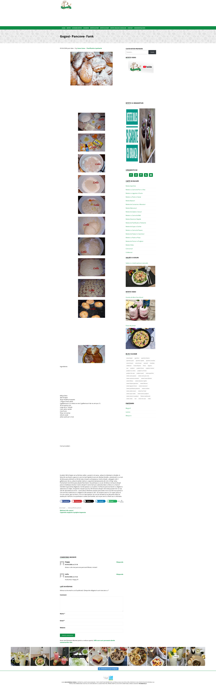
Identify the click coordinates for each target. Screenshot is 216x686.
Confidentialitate (139, 28)
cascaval (146, 363)
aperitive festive (145, 358)
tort (135, 398)
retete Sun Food (142, 391)
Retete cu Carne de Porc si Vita (135, 190)
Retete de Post (94, 28)
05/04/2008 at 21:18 (71, 564)
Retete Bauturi (130, 201)
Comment (63, 595)
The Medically (143, 683)
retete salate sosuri (131, 391)
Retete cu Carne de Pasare (134, 230)
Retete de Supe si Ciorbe (133, 226)
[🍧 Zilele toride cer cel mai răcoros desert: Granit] (176, 656)
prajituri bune (140, 368)
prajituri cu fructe (142, 370)
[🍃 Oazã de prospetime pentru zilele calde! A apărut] (20, 656)
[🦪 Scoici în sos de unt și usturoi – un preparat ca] (195, 656)
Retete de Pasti (104, 28)
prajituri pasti (140, 373)
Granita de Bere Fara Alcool (134, 297)
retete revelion (145, 388)
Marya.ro (128, 416)
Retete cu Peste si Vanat (133, 197)
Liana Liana (81, 48)
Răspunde (119, 562)
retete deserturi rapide (141, 381)
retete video (129, 398)
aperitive (137, 358)
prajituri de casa (130, 373)
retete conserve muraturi (132, 378)
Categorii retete (77, 28)
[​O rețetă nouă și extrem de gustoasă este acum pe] (137, 656)
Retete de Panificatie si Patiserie (136, 223)
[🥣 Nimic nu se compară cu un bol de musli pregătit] (156, 656)
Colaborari (129, 252)
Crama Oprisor (137, 365)
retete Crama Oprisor (146, 378)
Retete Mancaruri (131, 208)
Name (62, 614)
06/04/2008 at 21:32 (71, 577)
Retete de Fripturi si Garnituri (135, 234)
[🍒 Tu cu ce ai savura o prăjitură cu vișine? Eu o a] (98, 656)
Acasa (63, 28)
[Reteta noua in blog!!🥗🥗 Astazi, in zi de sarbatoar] (39, 656)
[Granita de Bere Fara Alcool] (140, 310)
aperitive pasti (130, 360)
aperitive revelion (150, 360)
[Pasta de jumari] (140, 338)
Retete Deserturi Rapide (133, 219)
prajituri (132, 368)
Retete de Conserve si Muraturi (135, 204)
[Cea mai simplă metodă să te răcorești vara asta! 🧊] (59, 656)
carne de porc (129, 363)
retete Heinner (144, 383)
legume (150, 365)
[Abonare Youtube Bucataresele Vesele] (141, 67)
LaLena (128, 412)
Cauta (152, 52)
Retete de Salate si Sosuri (134, 212)
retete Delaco (129, 381)
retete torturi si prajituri (132, 396)
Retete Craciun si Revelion (118, 28)
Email (62, 621)
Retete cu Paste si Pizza (133, 237)
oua (127, 368)
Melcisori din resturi (66, 510)
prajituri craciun (150, 368)
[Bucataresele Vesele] (66, 5)
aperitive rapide (140, 360)
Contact (130, 28)
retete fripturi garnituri (132, 383)
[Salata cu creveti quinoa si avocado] (140, 276)
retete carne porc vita (143, 376)
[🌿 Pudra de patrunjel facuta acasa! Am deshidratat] (78, 656)
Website (62, 628)
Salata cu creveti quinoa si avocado (137, 263)
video (149, 398)
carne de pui (138, 363)
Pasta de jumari (131, 326)
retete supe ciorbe (131, 393)
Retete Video (130, 245)
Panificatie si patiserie (94, 48)
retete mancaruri (143, 386)
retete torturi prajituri (143, 393)
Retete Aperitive (131, 186)
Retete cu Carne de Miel (133, 215)
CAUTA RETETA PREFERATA (134, 49)
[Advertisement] (116, 12)
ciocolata (152, 363)
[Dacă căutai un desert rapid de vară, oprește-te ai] (117, 656)
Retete (69, 28)
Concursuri (129, 249)
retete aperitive (150, 373)
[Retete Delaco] (141, 136)
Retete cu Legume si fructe (134, 193)
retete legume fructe (131, 386)
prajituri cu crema (130, 370)
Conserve (86, 28)
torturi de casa (142, 398)
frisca (144, 365)
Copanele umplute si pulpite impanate (73, 512)
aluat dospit (62, 508)
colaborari (128, 365)
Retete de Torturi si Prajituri (134, 241)
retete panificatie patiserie (74, 508)
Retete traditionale (145, 396)
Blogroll (128, 408)
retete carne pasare (131, 376)
